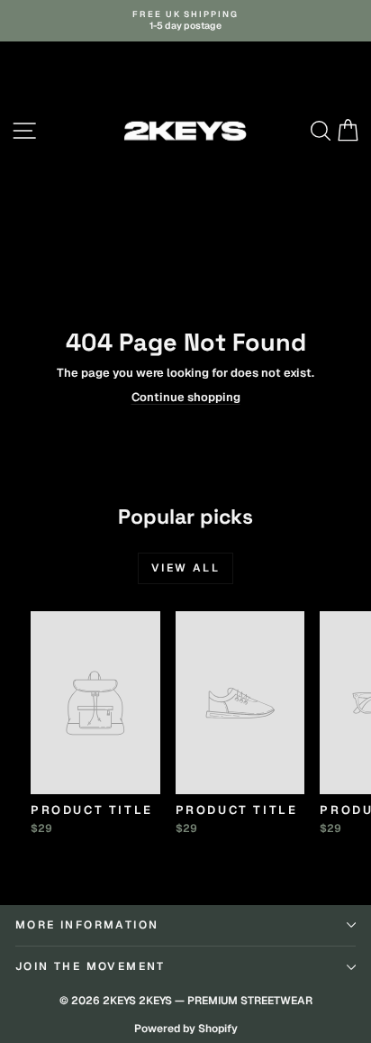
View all (185, 568)
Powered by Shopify (186, 1028)
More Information (86, 925)
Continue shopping (185, 397)
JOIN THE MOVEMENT (90, 966)
